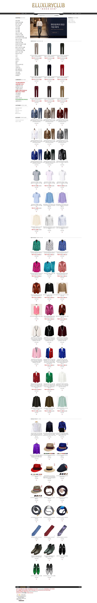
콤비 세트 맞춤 (19, 23)
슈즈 (16, 56)
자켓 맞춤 (18, 26)
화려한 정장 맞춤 (19, 22)
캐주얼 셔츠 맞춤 (19, 42)
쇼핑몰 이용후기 (19, 88)
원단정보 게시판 (19, 87)
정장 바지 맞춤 (19, 33)
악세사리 (17, 66)
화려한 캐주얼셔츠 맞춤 (21, 44)
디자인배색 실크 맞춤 (20, 50)
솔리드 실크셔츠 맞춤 (20, 47)
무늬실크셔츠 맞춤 (20, 48)
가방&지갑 (18, 67)
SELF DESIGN (19, 70)
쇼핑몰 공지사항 (19, 85)
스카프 (17, 58)
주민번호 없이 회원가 (72, 22)
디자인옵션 (18, 94)
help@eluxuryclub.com (33, 591)
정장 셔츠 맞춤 (19, 39)
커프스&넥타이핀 (19, 64)
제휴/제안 (18, 96)
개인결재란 (18, 73)
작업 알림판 (18, 93)
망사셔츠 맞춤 (19, 45)
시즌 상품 (18, 72)
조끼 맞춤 (18, 30)
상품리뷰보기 (18, 101)
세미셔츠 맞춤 (19, 41)
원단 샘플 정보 (19, 69)
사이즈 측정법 (70, 19)
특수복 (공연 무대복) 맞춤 (21, 37)
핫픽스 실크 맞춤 (19, 51)
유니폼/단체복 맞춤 (20, 36)
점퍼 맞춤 (18, 28)
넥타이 (17, 61)
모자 (16, 55)
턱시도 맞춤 (18, 25)
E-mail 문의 (18, 113)
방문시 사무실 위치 (71, 21)
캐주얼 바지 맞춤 (19, 34)
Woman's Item (19, 53)
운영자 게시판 (19, 97)
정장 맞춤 (18, 20)
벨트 (16, 62)
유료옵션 (17, 75)
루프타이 (17, 59)
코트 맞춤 (18, 31)
